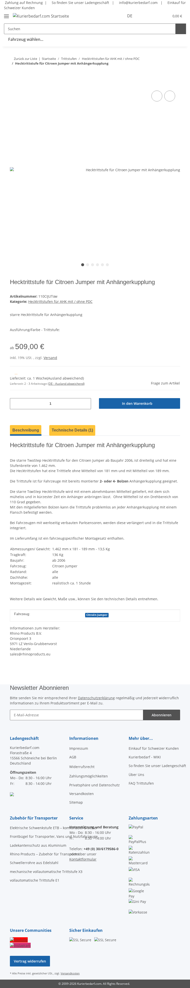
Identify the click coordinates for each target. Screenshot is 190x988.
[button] (146, 16)
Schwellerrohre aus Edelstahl (34, 862)
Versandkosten (81, 793)
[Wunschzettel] (156, 16)
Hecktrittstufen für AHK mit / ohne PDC (60, 301)
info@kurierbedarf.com (138, 2)
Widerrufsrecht (82, 766)
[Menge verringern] (15, 403)
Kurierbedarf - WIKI (145, 757)
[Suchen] (180, 29)
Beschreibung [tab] (25, 430)
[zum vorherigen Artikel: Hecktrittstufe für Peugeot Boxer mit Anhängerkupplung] (174, 73)
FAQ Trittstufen (141, 783)
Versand (50, 357)
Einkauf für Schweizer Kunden (154, 748)
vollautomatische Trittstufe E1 (34, 880)
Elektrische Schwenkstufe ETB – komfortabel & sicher (53, 827)
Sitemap (76, 802)
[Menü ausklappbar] (6, 14)
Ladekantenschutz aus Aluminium (38, 845)
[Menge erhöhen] (85, 403)
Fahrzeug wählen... (25, 39)
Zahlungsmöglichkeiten (88, 776)
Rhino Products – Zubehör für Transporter (45, 854)
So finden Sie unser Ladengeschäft (80, 2)
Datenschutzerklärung (96, 698)
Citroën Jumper (96, 615)
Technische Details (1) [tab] (72, 430)
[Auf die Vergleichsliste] (156, 96)
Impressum (78, 748)
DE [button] (129, 16)
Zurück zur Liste (25, 58)
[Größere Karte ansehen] (12, 794)
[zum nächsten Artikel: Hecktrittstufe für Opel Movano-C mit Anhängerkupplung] (164, 73)
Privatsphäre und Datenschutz (94, 785)
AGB (72, 757)
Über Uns (136, 774)
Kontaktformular (82, 859)
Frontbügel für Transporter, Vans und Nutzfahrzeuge (54, 836)
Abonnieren (161, 715)
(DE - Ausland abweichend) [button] (66, 384)
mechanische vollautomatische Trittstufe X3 (46, 871)
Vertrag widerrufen (30, 961)
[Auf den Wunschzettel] (169, 96)
